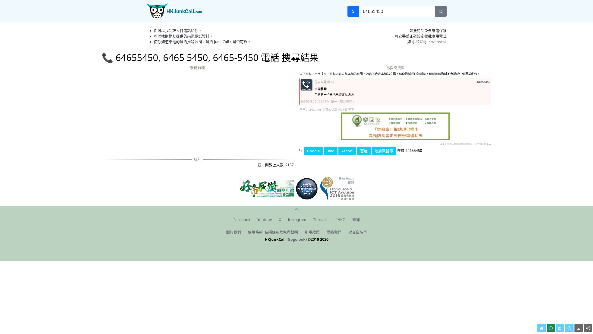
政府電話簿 (384, 151)
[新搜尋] (353, 11)
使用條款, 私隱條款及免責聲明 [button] (273, 232)
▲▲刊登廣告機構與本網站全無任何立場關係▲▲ (465, 144)
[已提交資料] (560, 328)
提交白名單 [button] (357, 232)
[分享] (588, 328)
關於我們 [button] (233, 232)
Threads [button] (320, 219)
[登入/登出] (578, 328)
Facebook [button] (241, 219)
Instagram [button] (297, 219)
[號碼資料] (551, 328)
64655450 (483, 82)
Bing (330, 151)
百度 (364, 151)
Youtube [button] (264, 219)
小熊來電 (419, 41)
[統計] (569, 328)
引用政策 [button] (312, 232)
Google (313, 151)
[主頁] (541, 328)
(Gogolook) (297, 239)
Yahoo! (347, 151)
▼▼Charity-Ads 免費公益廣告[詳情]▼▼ (327, 109)
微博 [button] (356, 219)
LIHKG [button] (339, 219)
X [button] (280, 219)
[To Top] (296, 208)
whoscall (439, 41)
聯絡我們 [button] (334, 232)
